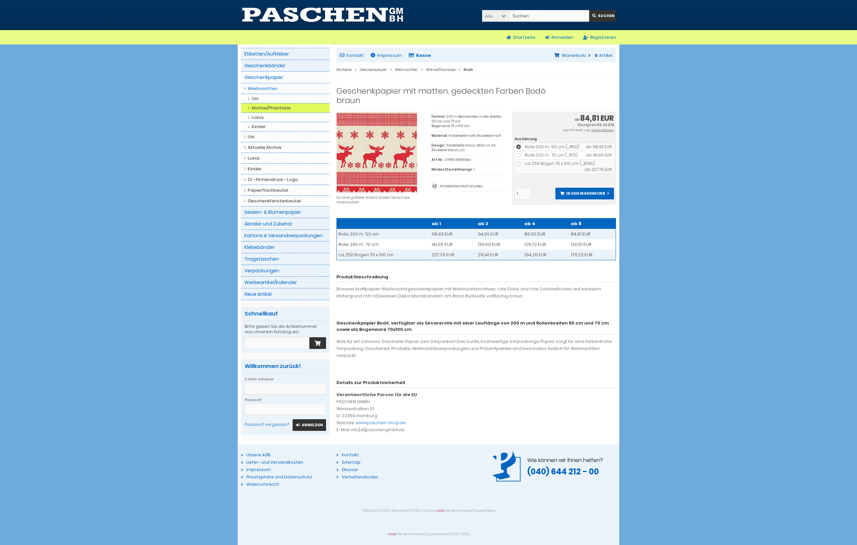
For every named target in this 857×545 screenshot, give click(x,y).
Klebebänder (259, 247)
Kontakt (355, 55)
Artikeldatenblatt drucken (461, 186)
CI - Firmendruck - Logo (273, 179)
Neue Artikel (257, 294)
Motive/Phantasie (271, 108)
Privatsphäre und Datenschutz (279, 477)
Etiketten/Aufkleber (266, 54)
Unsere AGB (258, 455)
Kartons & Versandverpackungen (283, 235)
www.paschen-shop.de (381, 423)
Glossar (350, 469)
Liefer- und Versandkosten (274, 462)
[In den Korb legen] (318, 343)
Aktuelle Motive (265, 147)
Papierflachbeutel (268, 190)
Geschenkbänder (265, 65)
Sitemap (351, 462)
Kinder (259, 126)
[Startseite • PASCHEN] (322, 15)
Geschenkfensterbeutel (274, 201)
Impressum (389, 55)
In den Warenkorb (584, 193)
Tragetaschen (261, 259)
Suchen (602, 15)
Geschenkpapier (263, 77)
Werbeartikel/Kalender (270, 282)
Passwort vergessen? (267, 424)
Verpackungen (261, 270)
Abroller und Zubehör (268, 223)
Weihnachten (263, 88)
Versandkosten (602, 130)
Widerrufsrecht (262, 484)
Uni (255, 98)
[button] (495, 16)
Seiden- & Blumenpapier (272, 212)
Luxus (258, 117)
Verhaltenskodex (360, 477)
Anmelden (309, 425)
